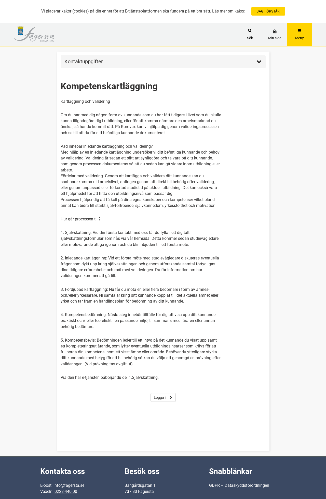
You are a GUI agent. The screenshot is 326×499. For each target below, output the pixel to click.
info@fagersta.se (68, 485)
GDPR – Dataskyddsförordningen (239, 485)
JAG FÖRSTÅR (268, 11)
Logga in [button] (161, 397)
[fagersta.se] (51, 34)
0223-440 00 (66, 491)
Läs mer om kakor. (228, 11)
